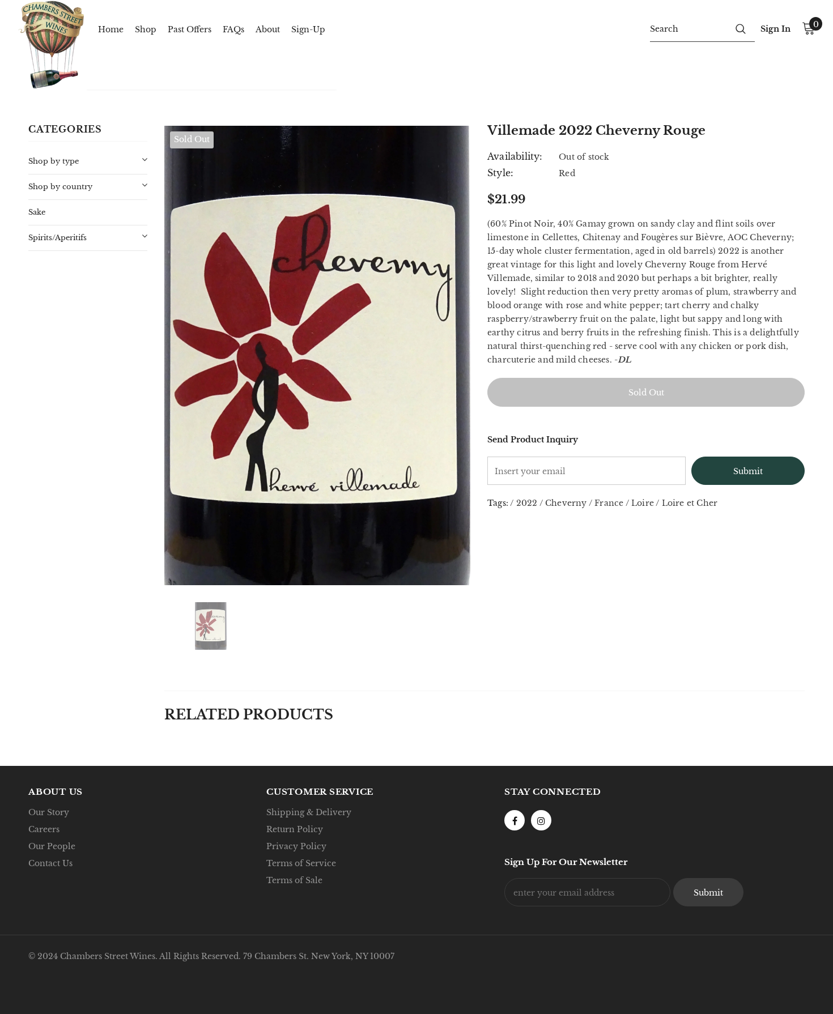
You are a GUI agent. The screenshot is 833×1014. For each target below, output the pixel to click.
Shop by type (53, 161)
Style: (500, 172)
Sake (36, 212)
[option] (317, 355)
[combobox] (688, 28)
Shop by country (60, 186)
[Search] (740, 28)
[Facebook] (514, 820)
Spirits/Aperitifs (57, 237)
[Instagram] (541, 820)
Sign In (775, 29)
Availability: (515, 156)
